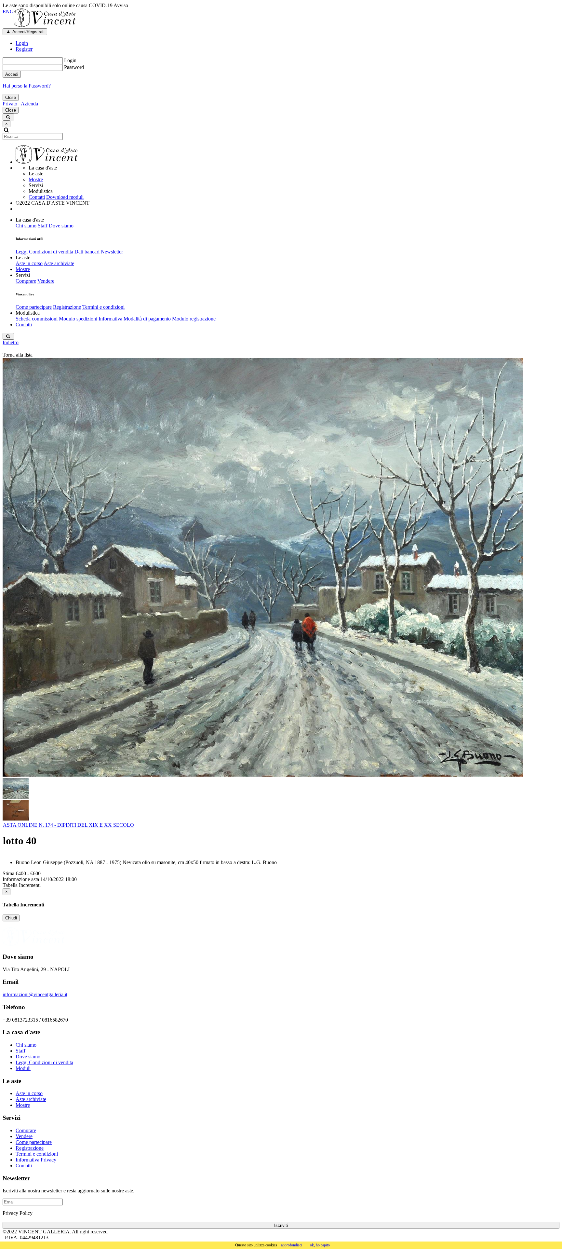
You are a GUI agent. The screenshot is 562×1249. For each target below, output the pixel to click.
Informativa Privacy (36, 1159)
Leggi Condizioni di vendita (44, 251)
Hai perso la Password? (27, 85)
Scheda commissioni (37, 318)
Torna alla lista (18, 355)
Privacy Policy (18, 1213)
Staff (42, 225)
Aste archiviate (59, 263)
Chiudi (11, 918)
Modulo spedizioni (78, 318)
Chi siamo (26, 225)
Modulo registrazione (194, 318)
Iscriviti (281, 1225)
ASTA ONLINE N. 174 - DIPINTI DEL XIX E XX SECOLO (68, 825)
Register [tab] (24, 49)
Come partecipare (34, 307)
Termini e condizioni (103, 307)
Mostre (36, 179)
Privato (10, 103)
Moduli (23, 1068)
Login (70, 60)
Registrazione (67, 307)
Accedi (11, 74)
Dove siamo (61, 225)
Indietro (11, 342)
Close (10, 97)
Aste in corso (29, 263)
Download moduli (65, 197)
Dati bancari (87, 251)
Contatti (37, 197)
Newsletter (112, 251)
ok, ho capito (320, 1245)
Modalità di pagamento (147, 318)
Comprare (26, 281)
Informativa (110, 318)
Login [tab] (22, 43)
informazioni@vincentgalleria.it (35, 994)
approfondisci (291, 1245)
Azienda (29, 103)
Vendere (45, 281)
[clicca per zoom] (263, 567)
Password (74, 67)
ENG (8, 11)
